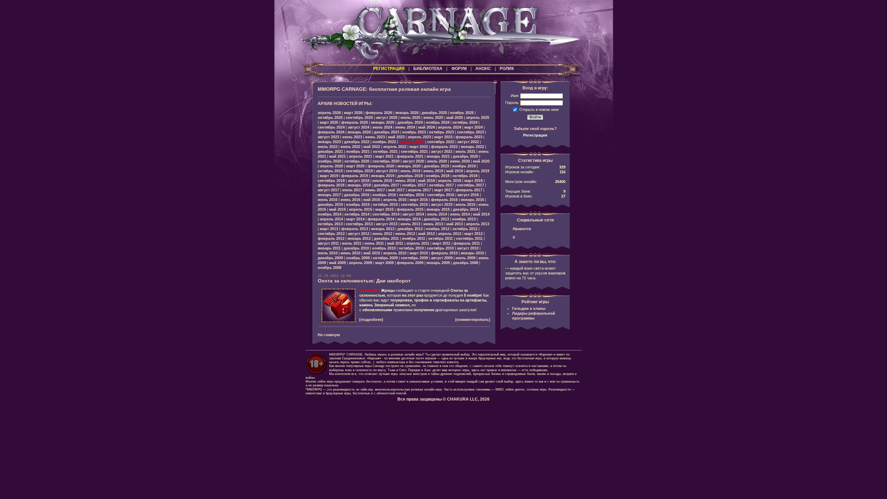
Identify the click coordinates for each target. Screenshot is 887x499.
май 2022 (371, 147)
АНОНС (483, 68)
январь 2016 (472, 200)
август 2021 (442, 151)
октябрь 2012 (465, 229)
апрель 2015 (360, 209)
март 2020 (355, 166)
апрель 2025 (477, 117)
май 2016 (371, 200)
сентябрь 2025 (359, 117)
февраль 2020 (381, 166)
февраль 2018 (331, 185)
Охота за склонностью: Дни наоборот (364, 280)
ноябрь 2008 (329, 267)
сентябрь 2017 (470, 185)
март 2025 (329, 122)
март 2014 (355, 219)
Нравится (522, 229)
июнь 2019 (433, 171)
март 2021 (384, 156)
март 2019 (329, 176)
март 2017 (443, 190)
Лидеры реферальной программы (533, 315)
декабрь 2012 (410, 229)
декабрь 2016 (356, 195)
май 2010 (371, 253)
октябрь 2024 (465, 122)
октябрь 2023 (441, 132)
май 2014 (481, 214)
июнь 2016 (350, 200)
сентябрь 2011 (469, 238)
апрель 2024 (449, 127)
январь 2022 (472, 147)
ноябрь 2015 (358, 204)
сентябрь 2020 (385, 161)
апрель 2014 (331, 219)
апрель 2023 (419, 137)
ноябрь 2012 (437, 229)
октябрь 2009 (385, 258)
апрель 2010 (394, 253)
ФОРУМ (459, 68)
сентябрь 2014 (385, 214)
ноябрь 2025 (462, 113)
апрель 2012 (449, 233)
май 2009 (337, 263)
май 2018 (426, 180)
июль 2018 (382, 180)
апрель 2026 (329, 113)
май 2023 (396, 137)
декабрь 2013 (436, 219)
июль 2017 (352, 190)
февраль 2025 (354, 122)
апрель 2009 (360, 263)
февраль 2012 (331, 238)
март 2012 (473, 233)
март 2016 (419, 200)
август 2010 (467, 248)
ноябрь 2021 (358, 151)
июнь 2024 (405, 127)
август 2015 (442, 204)
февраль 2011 (467, 243)
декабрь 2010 (356, 248)
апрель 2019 (477, 171)
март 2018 (473, 180)
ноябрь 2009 (358, 258)
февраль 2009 (410, 263)
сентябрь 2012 (331, 233)
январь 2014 (409, 219)
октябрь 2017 (441, 185)
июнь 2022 (350, 147)
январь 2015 (438, 209)
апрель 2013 (477, 224)
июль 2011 (351, 243)
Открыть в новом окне (539, 109)
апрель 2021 (360, 156)
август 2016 (468, 195)
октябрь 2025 (330, 117)
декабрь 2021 (330, 151)
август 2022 (468, 142)
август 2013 (386, 224)
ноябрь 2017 (414, 185)
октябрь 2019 (330, 171)
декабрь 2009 (330, 258)
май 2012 (426, 233)
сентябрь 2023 (470, 132)
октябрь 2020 (356, 161)
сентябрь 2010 (440, 248)
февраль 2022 (444, 147)
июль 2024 (382, 127)
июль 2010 (327, 253)
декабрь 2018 (410, 176)
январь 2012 (359, 238)
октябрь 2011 (440, 238)
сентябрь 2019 (359, 171)
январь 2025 (382, 122)
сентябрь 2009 (414, 258)
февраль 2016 (444, 200)
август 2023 (328, 137)
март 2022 (419, 147)
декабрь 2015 (330, 204)
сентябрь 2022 (440, 142)
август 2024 (358, 127)
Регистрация (535, 135)
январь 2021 (438, 156)
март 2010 (419, 253)
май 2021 (337, 156)
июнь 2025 (433, 117)
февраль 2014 (381, 219)
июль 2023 (352, 137)
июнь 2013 (433, 224)
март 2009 (384, 263)
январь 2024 (359, 132)
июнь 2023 (375, 137)
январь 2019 (382, 176)
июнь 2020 (460, 161)
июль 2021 (465, 151)
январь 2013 (382, 229)
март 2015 (384, 209)
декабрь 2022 (356, 142)
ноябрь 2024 (437, 122)
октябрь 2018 (465, 176)
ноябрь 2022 (384, 142)
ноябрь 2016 (384, 195)
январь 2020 (409, 166)
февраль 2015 (410, 209)
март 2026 (353, 113)
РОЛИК (507, 68)
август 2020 (413, 161)
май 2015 (337, 209)
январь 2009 (438, 263)
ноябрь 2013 (464, 219)
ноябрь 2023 (414, 132)
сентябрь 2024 (331, 127)
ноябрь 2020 (329, 161)
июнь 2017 (375, 190)
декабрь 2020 (465, 156)
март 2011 (441, 243)
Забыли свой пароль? (535, 128)
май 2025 (454, 117)
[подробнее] (371, 319)
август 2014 (413, 214)
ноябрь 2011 (413, 238)
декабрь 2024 (410, 122)
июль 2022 (327, 147)
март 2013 (329, 229)
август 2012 (358, 233)
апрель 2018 (449, 180)
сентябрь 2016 (440, 195)
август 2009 (442, 258)
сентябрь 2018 (331, 180)
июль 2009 (465, 258)
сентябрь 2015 (414, 204)
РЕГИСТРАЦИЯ (389, 68)
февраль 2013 (354, 229)
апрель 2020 (331, 166)
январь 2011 (329, 248)
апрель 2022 (394, 147)
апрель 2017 (419, 190)
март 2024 (473, 127)
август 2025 (386, 117)
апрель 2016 (394, 200)
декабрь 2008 (465, 263)
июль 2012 (382, 233)
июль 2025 (410, 117)
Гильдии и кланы (528, 308)
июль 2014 (437, 214)
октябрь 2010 (411, 248)
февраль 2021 (410, 156)
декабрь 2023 (386, 132)
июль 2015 (465, 204)
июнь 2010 (350, 253)
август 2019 (386, 171)
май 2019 (454, 171)
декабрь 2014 (465, 209)
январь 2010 (472, 253)
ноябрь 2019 (464, 166)
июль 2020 (437, 161)
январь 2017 (329, 195)
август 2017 (328, 190)
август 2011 (328, 243)
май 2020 (481, 161)
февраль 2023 (469, 137)
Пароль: (512, 102)
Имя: (515, 96)
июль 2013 (410, 224)
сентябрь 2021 (414, 151)
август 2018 (358, 180)
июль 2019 (410, 171)
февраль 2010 (444, 253)
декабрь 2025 (434, 113)
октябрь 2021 (385, 151)
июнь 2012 (405, 233)
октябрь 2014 (356, 214)
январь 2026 (407, 113)
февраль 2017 (469, 190)
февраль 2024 (331, 132)
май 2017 (396, 190)
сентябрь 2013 (359, 224)
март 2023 (443, 137)
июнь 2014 (460, 214)
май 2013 (454, 224)
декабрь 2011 (386, 238)
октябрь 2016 (411, 195)
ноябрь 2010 (384, 248)
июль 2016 (327, 200)
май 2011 (395, 243)
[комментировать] (472, 319)
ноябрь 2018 (437, 176)
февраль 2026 (379, 113)
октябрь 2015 (385, 204)
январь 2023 (329, 142)
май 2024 (426, 127)
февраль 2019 (354, 176)
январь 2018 (359, 185)
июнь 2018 (405, 180)
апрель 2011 (417, 243)
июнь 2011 (374, 243)
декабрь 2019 (436, 166)
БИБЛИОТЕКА (427, 68)
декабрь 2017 (386, 185)
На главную (329, 335)
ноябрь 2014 (329, 214)
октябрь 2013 (330, 224)
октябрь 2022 (411, 142)
